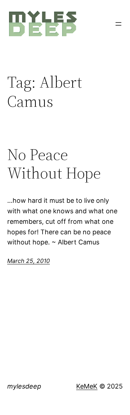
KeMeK (87, 386)
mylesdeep (24, 386)
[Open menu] (118, 24)
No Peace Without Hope (54, 164)
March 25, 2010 (28, 260)
